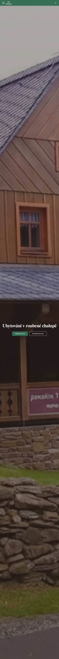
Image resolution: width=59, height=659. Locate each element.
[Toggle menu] (55, 2)
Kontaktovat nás (38, 333)
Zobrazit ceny (20, 333)
